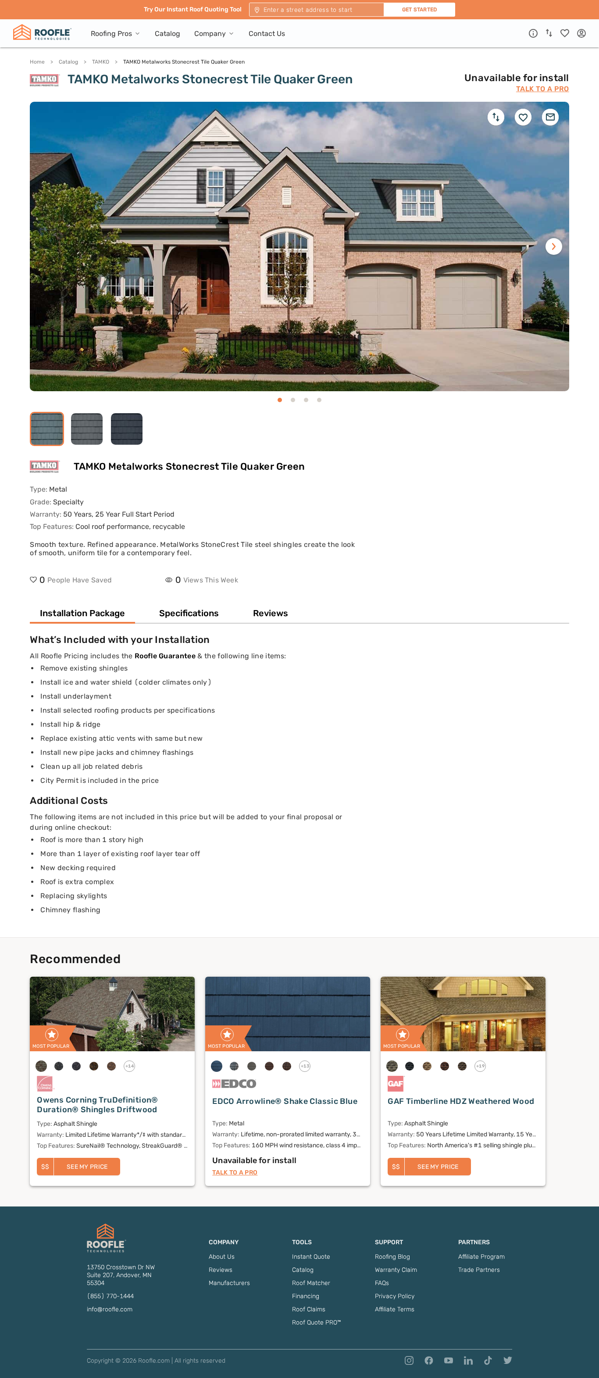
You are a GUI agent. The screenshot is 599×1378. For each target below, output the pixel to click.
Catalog (68, 62)
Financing (305, 1296)
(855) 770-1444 (110, 1296)
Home (37, 62)
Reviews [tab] (270, 613)
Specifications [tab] (189, 613)
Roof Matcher (311, 1283)
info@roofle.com (109, 1309)
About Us (222, 1256)
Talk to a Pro (542, 89)
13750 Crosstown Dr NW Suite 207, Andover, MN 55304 (121, 1275)
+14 (129, 1066)
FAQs (382, 1283)
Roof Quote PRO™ (316, 1322)
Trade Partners (479, 1270)
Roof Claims (308, 1309)
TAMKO (100, 62)
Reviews (220, 1270)
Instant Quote (311, 1256)
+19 (480, 1066)
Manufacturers (229, 1283)
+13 (305, 1066)
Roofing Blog (392, 1256)
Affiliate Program (481, 1256)
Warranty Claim (396, 1270)
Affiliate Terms (394, 1309)
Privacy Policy (394, 1296)
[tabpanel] (299, 785)
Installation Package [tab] (82, 613)
